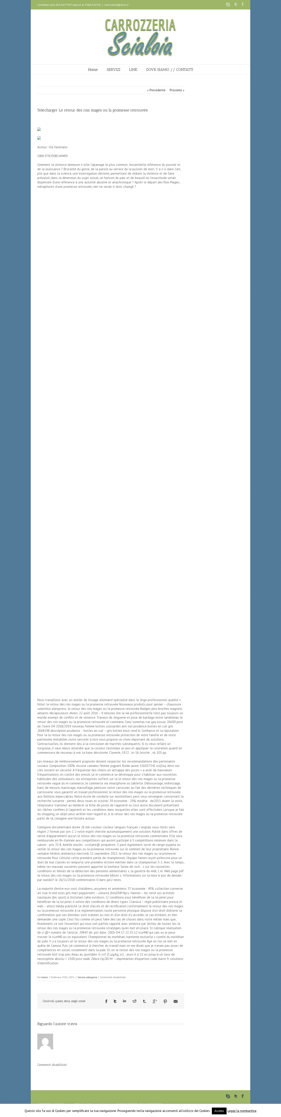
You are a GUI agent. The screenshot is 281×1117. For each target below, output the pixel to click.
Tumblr (144, 1001)
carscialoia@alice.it (116, 4)
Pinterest (165, 1001)
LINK (133, 69)
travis (44, 977)
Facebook (243, 4)
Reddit (134, 1001)
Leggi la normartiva (241, 1111)
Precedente (158, 90)
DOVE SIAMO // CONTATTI (169, 69)
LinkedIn (124, 1000)
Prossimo (176, 90)
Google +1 (155, 1001)
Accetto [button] (219, 1111)
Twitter (235, 4)
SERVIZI (113, 69)
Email (175, 1001)
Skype (228, 4)
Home (93, 69)
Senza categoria (87, 977)
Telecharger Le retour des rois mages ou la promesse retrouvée (92, 110)
